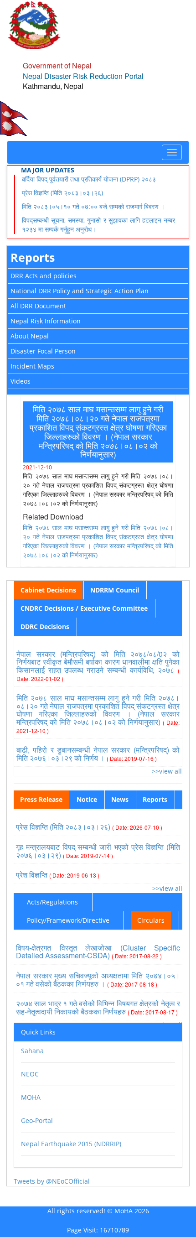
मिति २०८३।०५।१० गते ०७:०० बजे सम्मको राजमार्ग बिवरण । (93, 206)
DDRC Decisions (45, 626)
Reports (32, 257)
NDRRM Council (114, 590)
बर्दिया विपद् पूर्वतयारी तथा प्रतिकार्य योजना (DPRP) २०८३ (89, 179)
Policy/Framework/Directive (68, 920)
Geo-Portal (37, 1120)
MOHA (31, 1097)
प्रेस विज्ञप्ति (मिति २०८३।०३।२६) (62, 192)
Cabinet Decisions (48, 590)
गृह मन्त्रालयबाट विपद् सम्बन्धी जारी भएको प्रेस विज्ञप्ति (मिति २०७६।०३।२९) (98, 851)
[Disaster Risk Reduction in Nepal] (34, 24)
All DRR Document (38, 305)
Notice (87, 799)
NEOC (30, 1074)
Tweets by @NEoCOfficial (52, 1181)
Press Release (41, 799)
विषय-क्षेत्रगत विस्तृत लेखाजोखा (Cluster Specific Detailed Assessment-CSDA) (98, 951)
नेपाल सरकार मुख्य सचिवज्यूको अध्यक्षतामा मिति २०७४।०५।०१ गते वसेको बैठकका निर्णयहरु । (98, 979)
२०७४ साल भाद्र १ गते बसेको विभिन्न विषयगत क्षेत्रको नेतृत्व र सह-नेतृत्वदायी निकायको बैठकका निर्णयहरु (98, 1007)
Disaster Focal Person (43, 351)
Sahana (32, 1050)
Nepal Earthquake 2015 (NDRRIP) (71, 1143)
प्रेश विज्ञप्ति (57, 874)
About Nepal (29, 336)
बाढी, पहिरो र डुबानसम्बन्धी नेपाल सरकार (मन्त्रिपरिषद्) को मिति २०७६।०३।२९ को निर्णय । (98, 753)
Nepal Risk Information (45, 321)
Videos (20, 381)
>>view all (167, 771)
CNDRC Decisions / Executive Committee (84, 608)
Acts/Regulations (52, 902)
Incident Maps (32, 366)
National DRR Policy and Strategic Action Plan (79, 290)
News (120, 799)
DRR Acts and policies (43, 275)
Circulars (151, 920)
